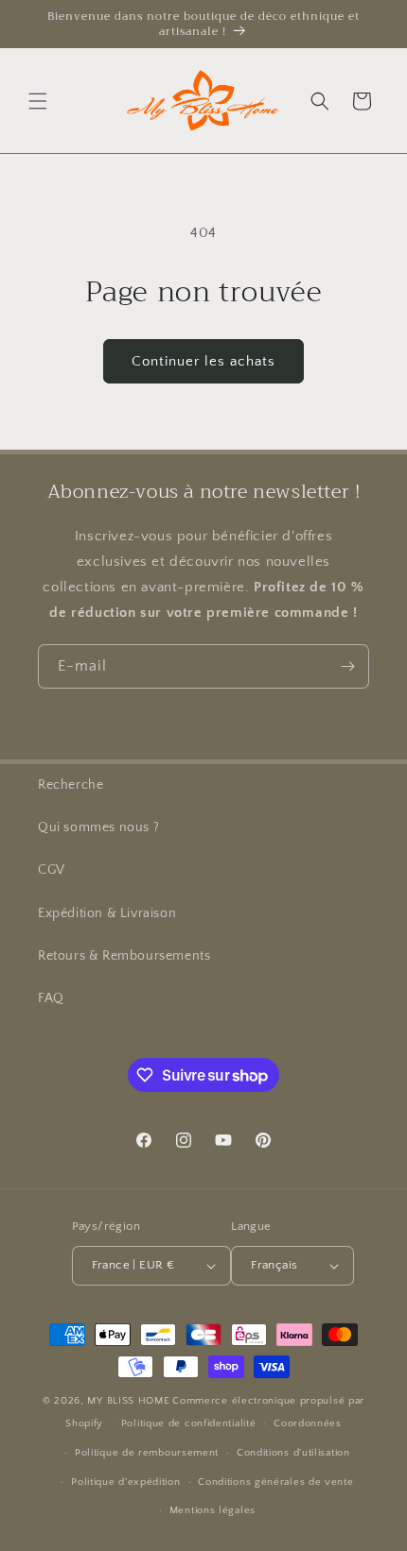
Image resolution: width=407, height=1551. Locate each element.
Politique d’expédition (125, 1482)
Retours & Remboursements (124, 955)
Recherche (70, 785)
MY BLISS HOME (128, 1400)
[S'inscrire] (347, 666)
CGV (51, 870)
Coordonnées (308, 1423)
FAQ (51, 998)
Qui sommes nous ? (98, 827)
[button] (38, 101)
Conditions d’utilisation (293, 1452)
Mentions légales (212, 1510)
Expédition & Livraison (107, 913)
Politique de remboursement (147, 1452)
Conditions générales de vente (275, 1482)
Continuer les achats (203, 361)
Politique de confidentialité (189, 1423)
